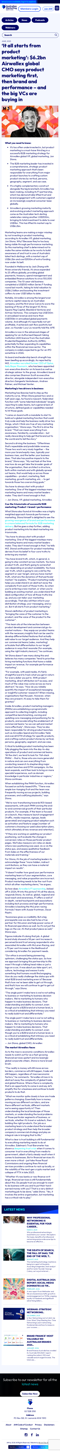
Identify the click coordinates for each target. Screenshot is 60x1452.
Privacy (38, 1424)
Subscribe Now (30, 1393)
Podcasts (40, 20)
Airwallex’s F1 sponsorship (32, 888)
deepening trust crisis (25, 1148)
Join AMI (48, 8)
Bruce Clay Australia (46, 1443)
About (8, 1424)
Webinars (10, 27)
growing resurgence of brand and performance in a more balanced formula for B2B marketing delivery (30, 523)
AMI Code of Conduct (23, 1424)
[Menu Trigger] (57, 8)
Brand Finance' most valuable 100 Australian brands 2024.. (40, 1340)
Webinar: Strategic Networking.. (39, 1311)
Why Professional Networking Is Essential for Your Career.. (39, 1222)
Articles (9, 20)
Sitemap (24, 1428)
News (24, 20)
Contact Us (35, 1428)
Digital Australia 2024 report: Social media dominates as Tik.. (41, 1282)
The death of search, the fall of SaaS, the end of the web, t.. (40, 1253)
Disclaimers (49, 1424)
